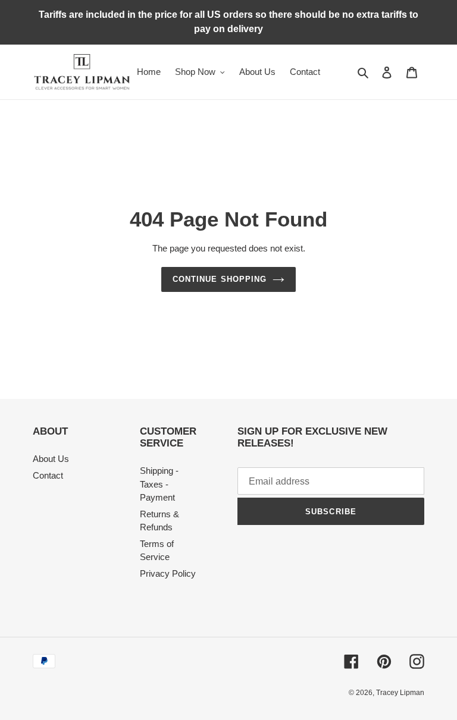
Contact (48, 475)
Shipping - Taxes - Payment (159, 484)
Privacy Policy (168, 573)
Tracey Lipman (400, 692)
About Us (51, 459)
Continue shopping (220, 279)
